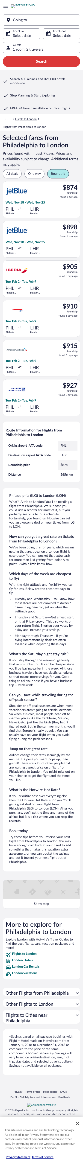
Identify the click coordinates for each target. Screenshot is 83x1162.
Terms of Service (42, 1157)
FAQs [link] (63, 1092)
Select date (22, 36)
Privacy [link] (18, 1092)
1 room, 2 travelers (28, 49)
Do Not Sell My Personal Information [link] (33, 1097)
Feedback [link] (64, 1097)
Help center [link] (50, 1092)
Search (41, 61)
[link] (41, 954)
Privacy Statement (18, 1157)
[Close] (77, 1123)
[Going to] (41, 20)
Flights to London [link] (26, 119)
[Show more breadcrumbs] (7, 119)
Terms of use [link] (32, 1092)
